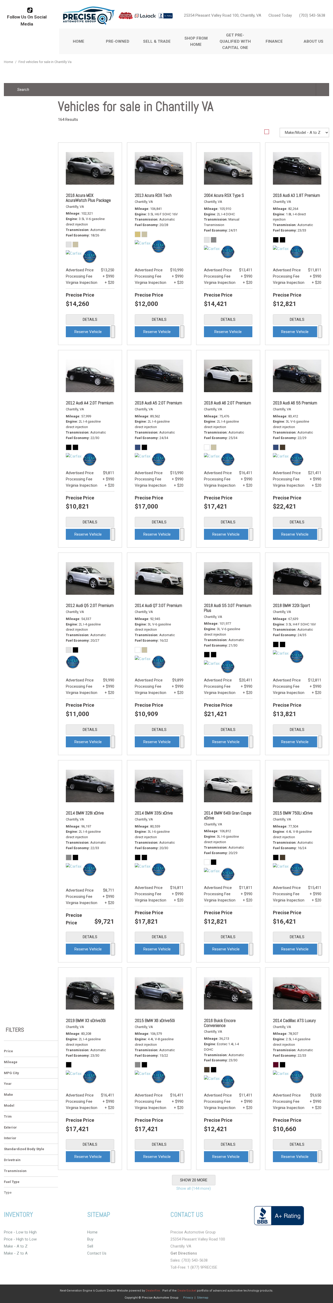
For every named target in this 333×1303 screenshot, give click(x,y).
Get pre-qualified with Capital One (235, 41)
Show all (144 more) (193, 1188)
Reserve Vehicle (88, 331)
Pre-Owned (117, 41)
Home (78, 41)
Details (90, 319)
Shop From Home (196, 41)
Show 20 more (193, 1180)
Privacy (188, 1297)
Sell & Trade (157, 41)
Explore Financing (113, 331)
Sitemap (202, 1297)
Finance (274, 41)
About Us (313, 41)
